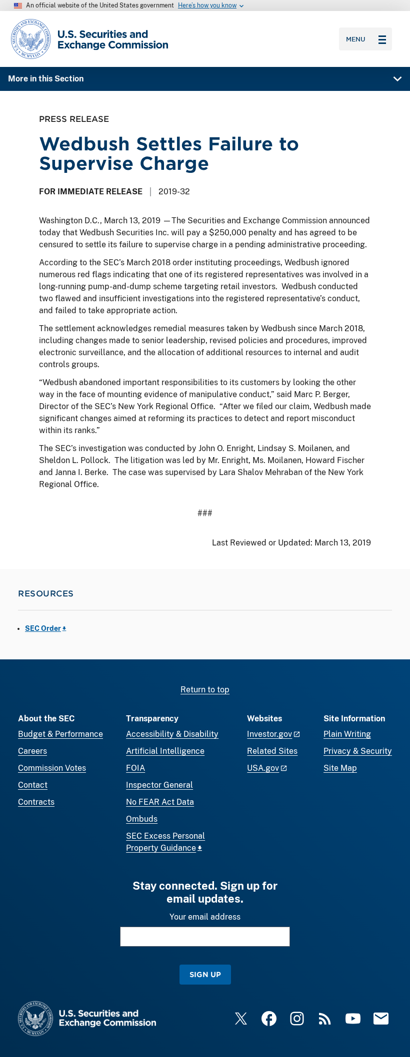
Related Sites (272, 751)
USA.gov (263, 768)
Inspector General (159, 785)
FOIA (135, 768)
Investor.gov (269, 734)
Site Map (340, 768)
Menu (356, 39)
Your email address (205, 917)
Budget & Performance (60, 734)
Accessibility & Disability (172, 734)
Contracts (36, 802)
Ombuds (142, 819)
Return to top (205, 689)
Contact (33, 785)
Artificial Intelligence (165, 751)
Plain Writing (347, 734)
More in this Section (46, 78)
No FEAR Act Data (160, 802)
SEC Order (43, 628)
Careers (32, 751)
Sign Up (205, 974)
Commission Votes (52, 768)
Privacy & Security (358, 751)
